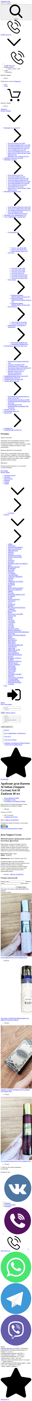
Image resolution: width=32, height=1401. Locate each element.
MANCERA (11, 633)
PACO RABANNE (13, 653)
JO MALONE (12, 615)
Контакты (7, 477)
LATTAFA (11, 625)
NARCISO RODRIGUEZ (15, 645)
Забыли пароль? (10, 712)
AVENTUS (11, 560)
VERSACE (11, 672)
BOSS (9, 565)
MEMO (10, 637)
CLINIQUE (11, 583)
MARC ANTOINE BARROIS (17, 635)
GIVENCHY (11, 601)
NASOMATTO (12, 646)
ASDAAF (11, 554)
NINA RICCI (12, 643)
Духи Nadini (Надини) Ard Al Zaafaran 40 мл (14, 957)
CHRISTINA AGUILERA (15, 581)
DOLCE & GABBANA (15, 589)
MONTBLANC (12, 640)
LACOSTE (11, 620)
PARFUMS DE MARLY (15, 655)
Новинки (7, 480)
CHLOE (10, 580)
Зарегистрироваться (6, 726)
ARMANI (11, 552)
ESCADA (11, 593)
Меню (8, 472)
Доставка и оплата (9, 475)
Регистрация (8, 704)
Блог (5, 685)
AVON (10, 559)
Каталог (3, 472)
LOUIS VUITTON (13, 628)
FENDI (10, 598)
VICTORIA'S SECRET (15, 674)
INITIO (10, 612)
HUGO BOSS (12, 611)
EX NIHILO (11, 596)
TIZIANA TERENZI (14, 664)
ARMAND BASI (13, 550)
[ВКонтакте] (2, 826)
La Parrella (11, 513)
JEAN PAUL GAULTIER (15, 614)
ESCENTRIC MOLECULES (16, 594)
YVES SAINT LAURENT (15, 677)
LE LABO (11, 627)
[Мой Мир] (7, 826)
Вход (2, 704)
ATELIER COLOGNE (14, 555)
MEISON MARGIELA (14, 630)
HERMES (11, 606)
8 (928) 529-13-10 (6, 34)
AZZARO (11, 562)
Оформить (17, 81)
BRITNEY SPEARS (14, 567)
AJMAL (10, 544)
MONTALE (11, 638)
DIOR (9, 586)
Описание (4, 828)
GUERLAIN (11, 604)
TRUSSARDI (12, 668)
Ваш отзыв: (24, 883)
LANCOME (11, 622)
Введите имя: (5, 881)
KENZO (10, 617)
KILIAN (10, 619)
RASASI (10, 656)
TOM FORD (11, 666)
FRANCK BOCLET (14, 599)
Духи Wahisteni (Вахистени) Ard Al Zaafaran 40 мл (16, 1161)
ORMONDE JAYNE (14, 650)
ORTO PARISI (12, 651)
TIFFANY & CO (13, 663)
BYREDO (11, 572)
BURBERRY (12, 568)
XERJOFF (11, 676)
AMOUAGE (11, 545)
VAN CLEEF (12, 671)
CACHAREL (12, 573)
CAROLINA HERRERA (15, 576)
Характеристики (12, 828)
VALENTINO (12, 669)
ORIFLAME (11, 648)
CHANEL (11, 578)
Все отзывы (4, 470)
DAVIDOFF (11, 585)
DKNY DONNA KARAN (15, 588)
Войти (3, 712)
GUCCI (10, 602)
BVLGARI (11, 570)
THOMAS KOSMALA (15, 661)
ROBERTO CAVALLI (14, 658)
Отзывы (6, 482)
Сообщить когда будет (11, 817)
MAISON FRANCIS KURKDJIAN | (18, 632)
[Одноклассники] (4, 826)
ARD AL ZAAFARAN (14, 549)
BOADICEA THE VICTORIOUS (18, 563)
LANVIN (10, 624)
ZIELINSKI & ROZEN (14, 682)
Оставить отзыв (21, 887)
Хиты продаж (8, 478)
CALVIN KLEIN (13, 575)
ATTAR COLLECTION (15, 557)
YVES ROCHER (13, 679)
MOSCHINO (12, 642)
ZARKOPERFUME (14, 681)
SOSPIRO (11, 659)
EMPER (10, 591)
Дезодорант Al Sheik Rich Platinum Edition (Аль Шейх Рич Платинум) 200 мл (15, 1019)
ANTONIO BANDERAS (15, 547)
